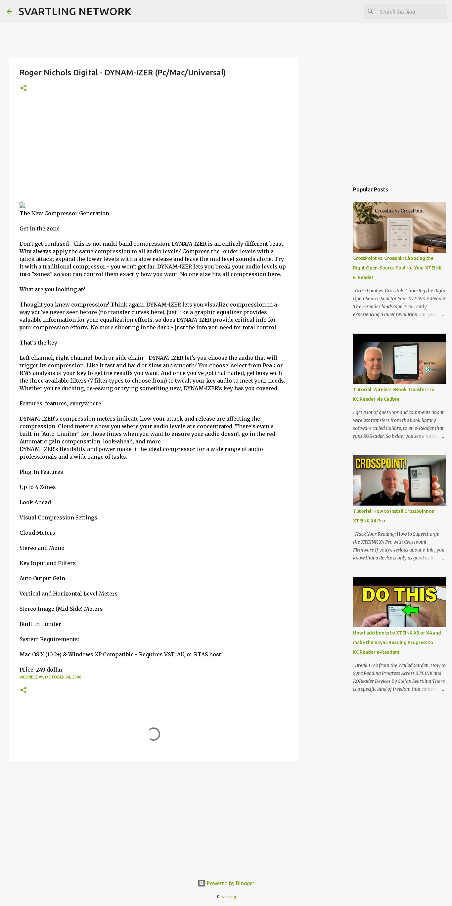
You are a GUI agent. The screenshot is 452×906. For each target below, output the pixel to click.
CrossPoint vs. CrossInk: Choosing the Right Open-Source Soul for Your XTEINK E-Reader (397, 268)
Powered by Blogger (229, 883)
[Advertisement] (154, 152)
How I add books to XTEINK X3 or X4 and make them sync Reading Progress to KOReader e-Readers (397, 642)
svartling (228, 897)
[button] (23, 88)
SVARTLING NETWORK (75, 11)
